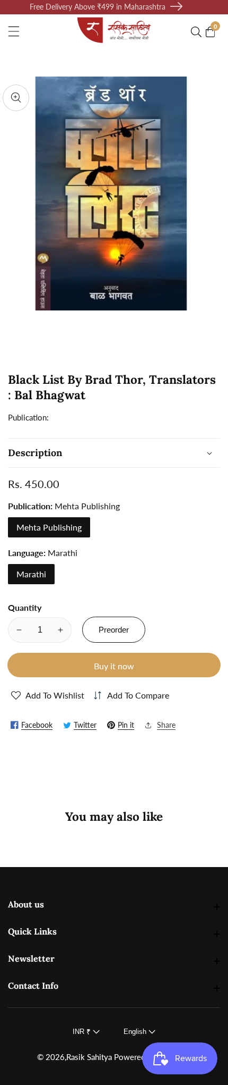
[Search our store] (198, 31)
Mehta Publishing (49, 527)
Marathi (31, 574)
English (136, 1032)
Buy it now (114, 666)
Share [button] (166, 724)
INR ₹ (83, 1032)
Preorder (114, 629)
